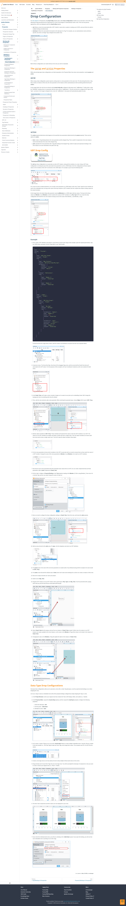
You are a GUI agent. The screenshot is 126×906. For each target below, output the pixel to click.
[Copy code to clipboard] (92, 248)
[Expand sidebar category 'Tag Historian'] (17, 122)
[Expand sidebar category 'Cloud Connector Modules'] (17, 140)
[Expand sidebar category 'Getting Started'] (17, 10)
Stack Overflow (68, 889)
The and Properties (104, 9)
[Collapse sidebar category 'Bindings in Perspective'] (17, 55)
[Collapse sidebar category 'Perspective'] (17, 27)
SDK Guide (22, 4)
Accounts (28, 4)
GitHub (87, 894)
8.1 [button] (56, 4)
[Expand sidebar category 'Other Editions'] (17, 18)
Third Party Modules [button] (48, 4)
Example (99, 17)
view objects (35, 20)
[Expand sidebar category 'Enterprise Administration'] (17, 133)
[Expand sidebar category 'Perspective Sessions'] (17, 32)
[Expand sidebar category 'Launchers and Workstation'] (17, 20)
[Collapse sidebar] (10, 883)
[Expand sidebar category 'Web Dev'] (17, 138)
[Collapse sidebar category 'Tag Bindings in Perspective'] (17, 59)
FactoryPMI (45, 892)
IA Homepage (89, 889)
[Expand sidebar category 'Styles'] (17, 105)
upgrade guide (72, 1)
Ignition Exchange (68, 894)
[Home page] (32, 9)
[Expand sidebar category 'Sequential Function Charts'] (17, 143)
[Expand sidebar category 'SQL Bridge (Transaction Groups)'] (17, 125)
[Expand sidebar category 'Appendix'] (17, 150)
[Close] (124, 1)
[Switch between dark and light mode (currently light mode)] (113, 5)
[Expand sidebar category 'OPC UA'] (17, 120)
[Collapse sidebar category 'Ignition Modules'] (17, 22)
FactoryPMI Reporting (47, 894)
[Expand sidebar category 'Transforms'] (17, 90)
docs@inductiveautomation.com (72, 901)
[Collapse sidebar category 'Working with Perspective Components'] (17, 42)
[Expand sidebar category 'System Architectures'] (17, 13)
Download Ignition (105, 4)
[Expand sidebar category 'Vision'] (17, 25)
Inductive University (26, 892)
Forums (66, 892)
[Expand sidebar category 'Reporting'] (17, 128)
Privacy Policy (89, 896)
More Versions (46, 896)
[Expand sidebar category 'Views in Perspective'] (17, 39)
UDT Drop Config (100, 15)
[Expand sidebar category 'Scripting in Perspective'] (17, 107)
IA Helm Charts (24, 898)
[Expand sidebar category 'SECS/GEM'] (17, 145)
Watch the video (42, 160)
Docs (16, 4)
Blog (33, 4)
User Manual (24, 889)
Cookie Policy (89, 898)
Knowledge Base (25, 896)
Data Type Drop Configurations (103, 19)
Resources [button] (38, 4)
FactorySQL (45, 889)
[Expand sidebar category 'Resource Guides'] (17, 152)
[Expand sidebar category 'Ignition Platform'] (17, 147)
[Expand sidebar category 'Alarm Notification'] (17, 131)
